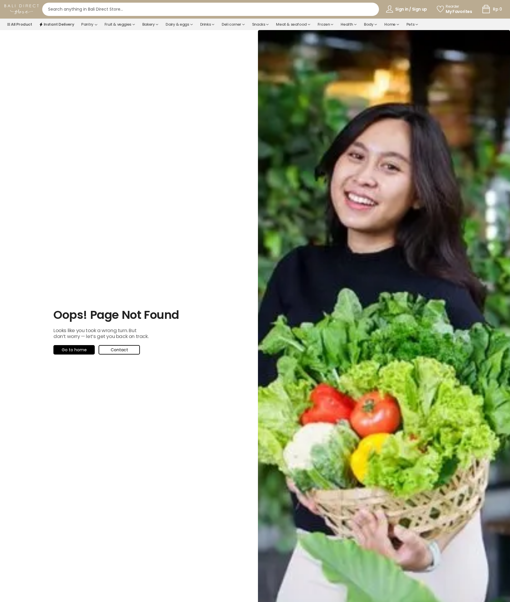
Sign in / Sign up (411, 9)
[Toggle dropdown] (95, 24)
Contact (119, 350)
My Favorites (459, 11)
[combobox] (210, 9)
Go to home (74, 350)
